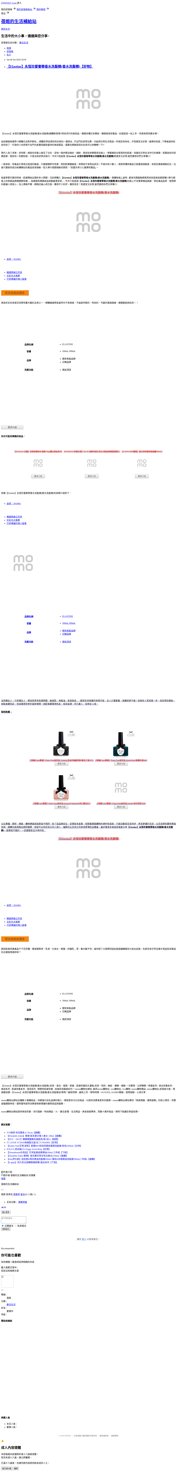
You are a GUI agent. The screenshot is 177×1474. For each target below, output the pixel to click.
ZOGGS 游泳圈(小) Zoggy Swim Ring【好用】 (29, 1149)
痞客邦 (16, 1194)
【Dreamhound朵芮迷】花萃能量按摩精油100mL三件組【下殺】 (38, 1152)
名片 (9, 55)
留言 (22, 1194)
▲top (3, 1207)
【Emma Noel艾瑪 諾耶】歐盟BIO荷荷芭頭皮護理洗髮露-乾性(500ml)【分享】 (44, 1146)
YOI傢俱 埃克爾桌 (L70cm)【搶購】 (24, 1132)
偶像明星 (22, 1202)
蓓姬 (3, 1178)
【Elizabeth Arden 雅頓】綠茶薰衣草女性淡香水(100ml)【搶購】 (37, 1156)
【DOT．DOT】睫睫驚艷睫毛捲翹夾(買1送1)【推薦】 (33, 1139)
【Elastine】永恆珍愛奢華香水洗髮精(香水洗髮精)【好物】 (50, 66)
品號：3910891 (14, 259)
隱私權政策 (104, 1436)
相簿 (9, 48)
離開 (16, 1469)
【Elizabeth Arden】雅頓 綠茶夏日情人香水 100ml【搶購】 (35, 1136)
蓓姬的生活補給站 (19, 21)
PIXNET (68, 1436)
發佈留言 (5, 1229)
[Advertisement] (88, 1366)
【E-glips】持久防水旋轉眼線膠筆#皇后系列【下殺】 (32, 1162)
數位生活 (23, 43)
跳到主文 (5, 29)
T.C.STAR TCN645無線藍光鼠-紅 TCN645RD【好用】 (33, 1142)
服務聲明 (114, 1436)
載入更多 (5, 1212)
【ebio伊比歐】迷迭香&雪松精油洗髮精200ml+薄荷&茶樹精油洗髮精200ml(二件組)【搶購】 (51, 1159)
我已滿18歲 (6, 1469)
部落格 (10, 51)
